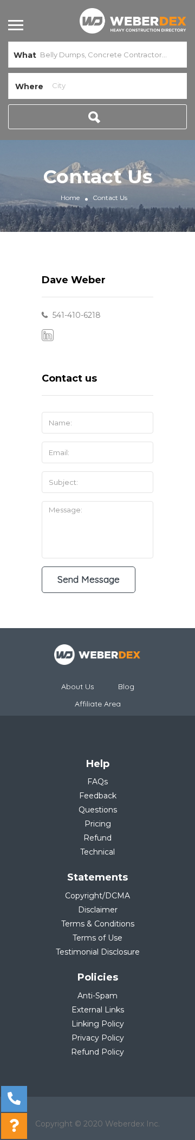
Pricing (97, 824)
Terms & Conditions (97, 924)
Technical (97, 852)
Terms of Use (97, 938)
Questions (98, 810)
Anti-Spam (97, 996)
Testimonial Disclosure (98, 952)
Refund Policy (97, 1052)
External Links (98, 1010)
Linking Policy (98, 1024)
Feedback (97, 796)
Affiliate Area (98, 704)
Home (70, 198)
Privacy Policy (98, 1038)
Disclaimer (98, 910)
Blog (126, 686)
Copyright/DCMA (97, 896)
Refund (97, 838)
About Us (77, 686)
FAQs (97, 781)
